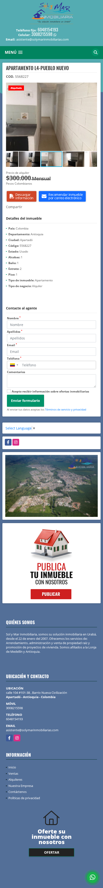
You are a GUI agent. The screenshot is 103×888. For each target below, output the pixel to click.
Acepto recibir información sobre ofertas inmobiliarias (50, 391)
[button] (93, 87)
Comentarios (16, 372)
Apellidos (14, 332)
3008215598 (41, 34)
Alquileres (15, 779)
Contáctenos (17, 792)
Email (12, 345)
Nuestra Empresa (20, 786)
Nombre (14, 318)
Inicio (12, 767)
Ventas (13, 773)
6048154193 (48, 29)
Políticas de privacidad (24, 798)
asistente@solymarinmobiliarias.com (32, 730)
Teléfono (14, 358)
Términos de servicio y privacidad (65, 409)
